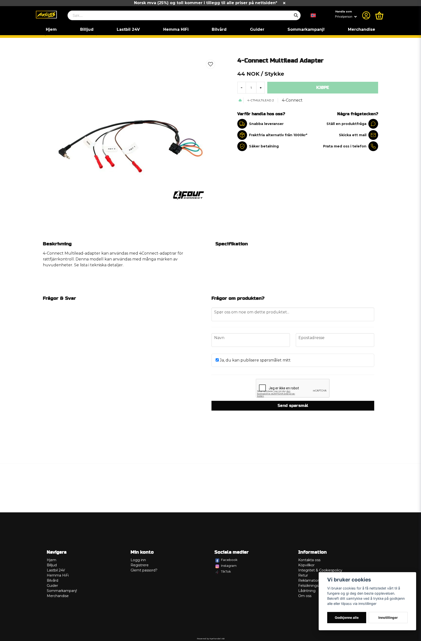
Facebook (229, 560)
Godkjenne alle (347, 618)
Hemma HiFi (176, 29)
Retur (303, 575)
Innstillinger (388, 618)
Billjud (87, 29)
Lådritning (307, 591)
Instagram (229, 566)
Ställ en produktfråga (346, 124)
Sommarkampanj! (306, 29)
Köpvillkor (306, 565)
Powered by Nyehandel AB (210, 638)
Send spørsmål (292, 405)
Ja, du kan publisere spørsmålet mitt (255, 360)
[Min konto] (366, 15)
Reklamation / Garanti (316, 580)
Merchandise (361, 29)
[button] (313, 15)
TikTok (226, 571)
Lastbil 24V (128, 29)
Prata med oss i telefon (344, 146)
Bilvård (219, 29)
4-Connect (292, 100)
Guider (257, 29)
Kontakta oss (309, 560)
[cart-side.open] (379, 15)
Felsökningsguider (313, 585)
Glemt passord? (144, 570)
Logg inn (138, 560)
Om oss (304, 596)
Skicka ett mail (352, 135)
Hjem (51, 29)
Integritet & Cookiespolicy (320, 570)
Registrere (140, 565)
